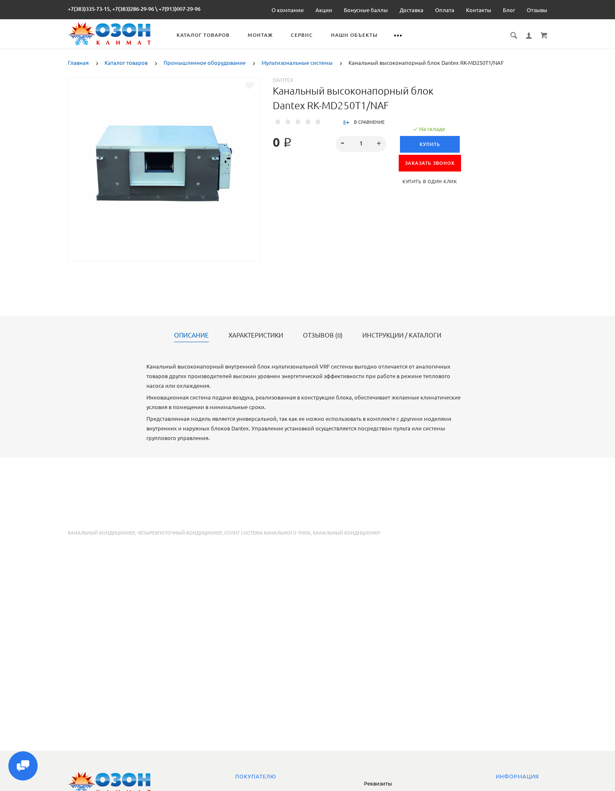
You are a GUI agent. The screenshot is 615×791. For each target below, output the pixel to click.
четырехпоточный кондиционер (179, 532)
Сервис (302, 35)
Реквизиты (378, 783)
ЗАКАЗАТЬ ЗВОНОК (430, 163)
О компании (288, 10)
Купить (430, 144)
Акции (323, 10)
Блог (509, 10)
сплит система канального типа (267, 532)
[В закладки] (249, 86)
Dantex (283, 80)
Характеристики (255, 335)
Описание (191, 335)
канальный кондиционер (346, 532)
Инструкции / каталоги (401, 335)
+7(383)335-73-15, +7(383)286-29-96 (111, 9)
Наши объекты (354, 35)
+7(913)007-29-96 (179, 9)
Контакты (478, 10)
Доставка (411, 10)
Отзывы (537, 10)
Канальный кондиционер (101, 532)
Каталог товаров (203, 35)
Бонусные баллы (366, 10)
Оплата (444, 10)
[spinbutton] (361, 144)
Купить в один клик (429, 181)
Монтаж (260, 35)
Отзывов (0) (323, 335)
